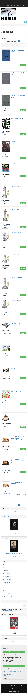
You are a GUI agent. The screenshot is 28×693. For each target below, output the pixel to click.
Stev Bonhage (5, 156)
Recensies (14, 641)
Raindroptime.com (6, 331)
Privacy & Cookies (6, 673)
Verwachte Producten (7, 579)
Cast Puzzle (4, 201)
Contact (4, 675)
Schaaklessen (6, 683)
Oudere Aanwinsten (7, 596)
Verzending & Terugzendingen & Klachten (12, 671)
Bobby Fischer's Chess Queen (14, 631)
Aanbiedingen (5, 538)
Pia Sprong (4, 132)
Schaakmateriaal (6, 570)
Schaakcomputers (7, 567)
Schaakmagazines (7, 576)
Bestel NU (23, 64)
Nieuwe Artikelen (5, 516)
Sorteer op (23, 44)
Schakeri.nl (16, 691)
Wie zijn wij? (5, 681)
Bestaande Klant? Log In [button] (14, 651)
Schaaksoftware (6, 573)
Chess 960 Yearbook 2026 (14, 532)
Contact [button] (14, 665)
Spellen (4, 590)
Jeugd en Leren (6, 582)
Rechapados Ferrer (6, 447)
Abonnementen (6, 585)
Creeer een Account (7, 648)
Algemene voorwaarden (8, 674)
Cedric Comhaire (5, 355)
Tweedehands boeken (8, 593)
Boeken (4, 565)
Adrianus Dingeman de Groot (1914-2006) (14, 553)
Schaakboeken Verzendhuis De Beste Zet (12, 5)
